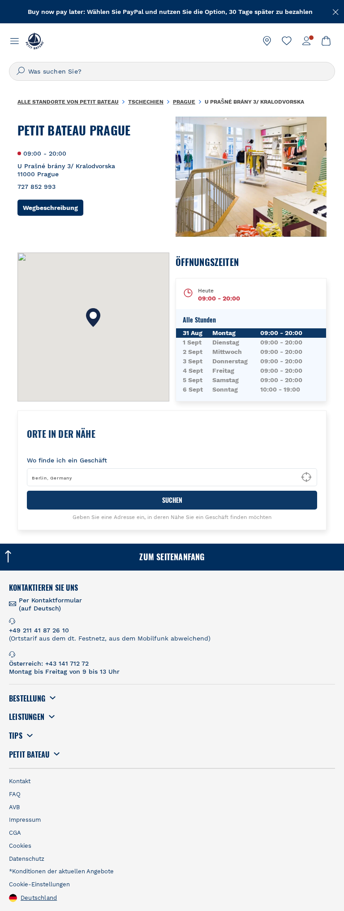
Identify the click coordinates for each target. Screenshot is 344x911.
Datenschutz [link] (26, 858)
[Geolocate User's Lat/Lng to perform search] (306, 477)
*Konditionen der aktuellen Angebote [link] (61, 871)
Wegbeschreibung (53, 207)
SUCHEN (172, 500)
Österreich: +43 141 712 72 (49, 663)
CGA (15, 832)
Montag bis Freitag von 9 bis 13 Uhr (64, 671)
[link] (267, 40)
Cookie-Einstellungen (39, 884)
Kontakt (19, 781)
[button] (93, 318)
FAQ (15, 794)
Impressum (25, 819)
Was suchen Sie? (55, 71)
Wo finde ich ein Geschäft (67, 460)
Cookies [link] (20, 845)
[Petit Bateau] (34, 41)
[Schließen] (335, 11)
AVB (14, 807)
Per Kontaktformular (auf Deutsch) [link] (50, 604)
